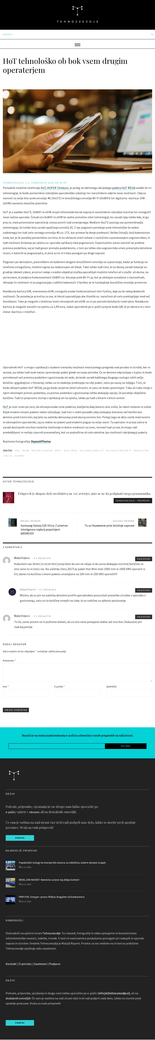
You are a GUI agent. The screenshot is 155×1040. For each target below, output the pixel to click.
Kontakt (11, 964)
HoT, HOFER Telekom (54, 188)
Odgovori (143, 559)
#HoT (58, 450)
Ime (6, 686)
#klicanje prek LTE (92, 450)
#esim (25, 450)
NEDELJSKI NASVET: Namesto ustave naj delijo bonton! (49, 879)
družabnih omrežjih (18, 998)
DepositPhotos (41, 441)
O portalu (25, 964)
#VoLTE (8, 455)
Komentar (9, 660)
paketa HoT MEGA (123, 188)
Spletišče (111, 686)
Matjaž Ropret (28, 589)
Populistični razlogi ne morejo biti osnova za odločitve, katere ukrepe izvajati (62, 862)
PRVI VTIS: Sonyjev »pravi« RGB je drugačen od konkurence (51, 897)
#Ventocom (141, 450)
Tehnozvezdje (51, 933)
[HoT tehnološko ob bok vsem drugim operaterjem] (77, 172)
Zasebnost (40, 964)
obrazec (34, 812)
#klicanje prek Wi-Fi (118, 450)
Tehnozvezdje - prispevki (133, 500)
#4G (17, 450)
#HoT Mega (71, 450)
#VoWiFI (19, 455)
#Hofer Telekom (42, 450)
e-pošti (10, 812)
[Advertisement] (77, 339)
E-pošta (59, 686)
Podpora (54, 964)
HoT (5, 407)
